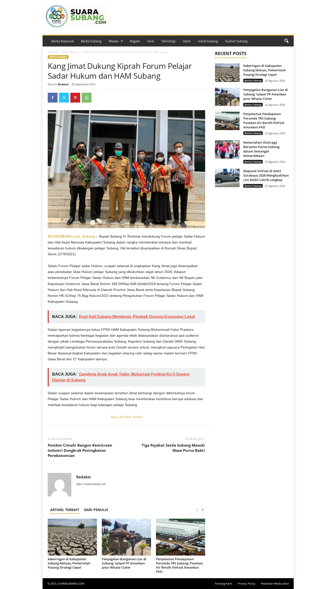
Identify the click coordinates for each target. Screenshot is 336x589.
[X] (64, 98)
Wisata (114, 41)
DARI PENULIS (96, 509)
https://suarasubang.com (91, 484)
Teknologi (168, 41)
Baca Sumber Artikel (126, 417)
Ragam (135, 41)
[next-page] (202, 509)
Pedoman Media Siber (275, 583)
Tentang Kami (223, 583)
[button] (286, 41)
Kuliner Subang (236, 41)
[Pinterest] (75, 98)
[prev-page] (196, 509)
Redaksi (63, 84)
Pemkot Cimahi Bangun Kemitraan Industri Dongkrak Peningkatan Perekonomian (80, 450)
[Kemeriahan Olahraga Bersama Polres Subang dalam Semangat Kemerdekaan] (227, 149)
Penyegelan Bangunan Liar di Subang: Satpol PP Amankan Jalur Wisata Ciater (124, 563)
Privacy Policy (246, 583)
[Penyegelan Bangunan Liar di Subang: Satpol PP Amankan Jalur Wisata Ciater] (126, 537)
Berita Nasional (62, 41)
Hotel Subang (208, 41)
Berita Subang (91, 41)
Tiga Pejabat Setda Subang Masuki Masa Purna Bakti (173, 448)
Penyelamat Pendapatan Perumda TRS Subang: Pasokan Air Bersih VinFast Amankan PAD (179, 565)
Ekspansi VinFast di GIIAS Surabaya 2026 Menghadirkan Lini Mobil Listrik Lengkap (266, 175)
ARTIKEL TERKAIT (64, 509)
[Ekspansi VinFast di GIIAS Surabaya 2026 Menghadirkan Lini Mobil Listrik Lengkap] (227, 178)
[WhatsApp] (87, 98)
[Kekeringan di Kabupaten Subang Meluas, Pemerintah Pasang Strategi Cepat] (72, 537)
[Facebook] (53, 98)
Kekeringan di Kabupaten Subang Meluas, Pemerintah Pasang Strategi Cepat (69, 563)
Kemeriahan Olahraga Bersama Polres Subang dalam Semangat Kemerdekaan (261, 149)
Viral (150, 41)
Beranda (53, 52)
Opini (187, 41)
